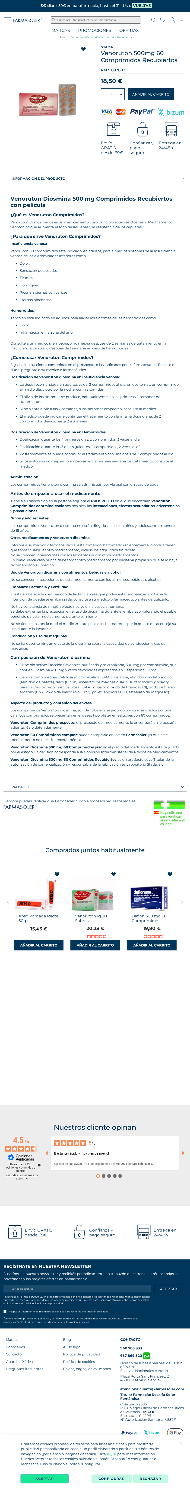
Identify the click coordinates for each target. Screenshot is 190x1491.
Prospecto (22, 787)
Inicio (61, 37)
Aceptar (44, 1479)
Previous (8, 902)
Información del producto (38, 178)
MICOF (149, 1412)
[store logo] (28, 20)
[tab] (95, 178)
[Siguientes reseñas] (183, 1153)
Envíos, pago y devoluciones (87, 1369)
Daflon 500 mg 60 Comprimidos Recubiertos (149, 921)
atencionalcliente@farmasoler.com (152, 1389)
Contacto (14, 1354)
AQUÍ (111, 1454)
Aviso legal (72, 1347)
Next (181, 902)
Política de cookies (79, 1361)
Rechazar (150, 1479)
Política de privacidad (50, 1303)
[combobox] (95, 20)
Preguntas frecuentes (24, 1369)
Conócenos (15, 1347)
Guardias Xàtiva (19, 1361)
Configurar (111, 1479)
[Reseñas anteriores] (47, 1153)
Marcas (60, 30)
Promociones (94, 30)
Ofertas (129, 30)
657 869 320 (131, 1355)
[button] (57, 874)
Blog (67, 1339)
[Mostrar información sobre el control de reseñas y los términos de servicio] (39, 1165)
